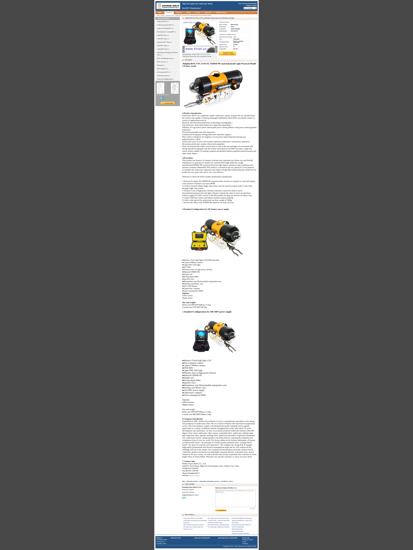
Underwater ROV (175, 538)
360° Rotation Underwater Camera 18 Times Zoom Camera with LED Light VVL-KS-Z (193, 527)
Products (169, 12)
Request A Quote (251, 5)
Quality (188, 12)
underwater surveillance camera (209, 481)
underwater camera (192, 481)
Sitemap (245, 543)
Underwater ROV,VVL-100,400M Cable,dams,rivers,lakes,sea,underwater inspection (195, 520)
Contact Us (208, 12)
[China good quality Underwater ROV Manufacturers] (160, 88)
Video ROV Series (170, 15)
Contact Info (246, 538)
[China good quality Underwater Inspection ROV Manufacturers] (175, 88)
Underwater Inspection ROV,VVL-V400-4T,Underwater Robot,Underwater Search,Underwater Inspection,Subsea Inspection (241, 529)
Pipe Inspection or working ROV (227, 538)
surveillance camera (226, 481)
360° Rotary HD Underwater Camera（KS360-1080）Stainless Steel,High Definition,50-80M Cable (218, 520)
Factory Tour (161, 541)
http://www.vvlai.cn (195, 475)
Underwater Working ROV (202, 538)
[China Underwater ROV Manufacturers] (168, 6)
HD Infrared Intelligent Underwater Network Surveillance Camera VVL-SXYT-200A (242, 520)
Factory (197, 12)
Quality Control (161, 543)
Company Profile (162, 539)
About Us (179, 12)
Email (244, 541)
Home (160, 12)
